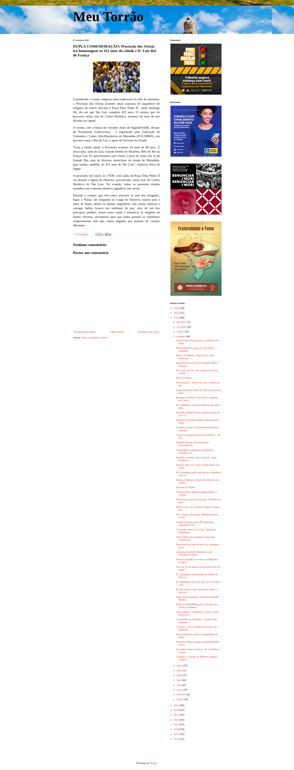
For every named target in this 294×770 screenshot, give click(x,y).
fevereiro (181, 694)
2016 (176, 739)
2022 (176, 710)
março (180, 689)
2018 (176, 729)
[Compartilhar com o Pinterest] (110, 234)
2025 (176, 313)
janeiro (180, 699)
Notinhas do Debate (185, 487)
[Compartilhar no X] (103, 234)
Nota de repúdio (183, 378)
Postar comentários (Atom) (94, 337)
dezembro (182, 322)
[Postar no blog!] (100, 234)
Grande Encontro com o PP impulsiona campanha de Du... (195, 523)
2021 (176, 715)
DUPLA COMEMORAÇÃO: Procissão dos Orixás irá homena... (196, 606)
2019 (176, 724)
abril (179, 685)
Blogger (154, 763)
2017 (176, 734)
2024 (176, 317)
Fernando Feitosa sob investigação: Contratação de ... (192, 444)
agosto (180, 665)
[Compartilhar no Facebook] (106, 234)
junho (180, 675)
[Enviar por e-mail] (97, 234)
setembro (181, 336)
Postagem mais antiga (148, 332)
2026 (176, 308)
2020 (176, 720)
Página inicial (117, 332)
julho (179, 670)
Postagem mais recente (85, 332)
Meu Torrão (108, 16)
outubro (181, 331)
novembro (182, 327)
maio (179, 680)
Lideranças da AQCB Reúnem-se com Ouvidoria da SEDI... (194, 553)
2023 (176, 705)
